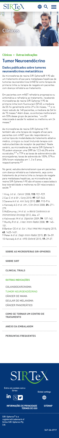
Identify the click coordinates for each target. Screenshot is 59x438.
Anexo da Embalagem (19, 326)
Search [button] (46, 7)
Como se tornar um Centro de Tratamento (25, 315)
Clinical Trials (15, 270)
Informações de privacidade (22, 406)
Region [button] (40, 7)
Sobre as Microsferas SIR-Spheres (28, 251)
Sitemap (48, 406)
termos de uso (29, 408)
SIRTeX (29, 376)
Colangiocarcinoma (18, 286)
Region (44, 397)
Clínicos (7, 55)
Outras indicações (26, 55)
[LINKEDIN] (9, 397)
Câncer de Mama (16, 296)
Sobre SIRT (12, 261)
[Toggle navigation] (54, 7)
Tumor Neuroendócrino (21, 291)
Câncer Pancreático (19, 305)
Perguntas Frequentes (21, 336)
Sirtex (14, 7)
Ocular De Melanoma (19, 300)
